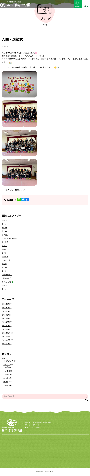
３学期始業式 (7, 275)
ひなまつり (6, 260)
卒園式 (4, 249)
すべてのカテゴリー (10, 361)
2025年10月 (6, 340)
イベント (6, 365)
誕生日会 (5, 242)
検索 (86, 399)
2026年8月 (6, 304)
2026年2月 (6, 326)
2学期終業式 (6, 278)
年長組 (5, 385)
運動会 (7, 374)
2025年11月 (6, 336)
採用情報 (78, 6)
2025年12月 (6, 333)
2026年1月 (6, 329)
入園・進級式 (12, 39)
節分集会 (5, 267)
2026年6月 (6, 311)
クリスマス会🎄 (8, 282)
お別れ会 (5, 257)
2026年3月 (6, 322)
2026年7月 (6, 308)
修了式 (4, 246)
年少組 (5, 382)
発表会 (7, 367)
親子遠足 (5, 235)
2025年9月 (6, 344)
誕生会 (4, 220)
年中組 (5, 378)
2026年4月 (6, 319)
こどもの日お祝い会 (9, 239)
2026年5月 (6, 315)
